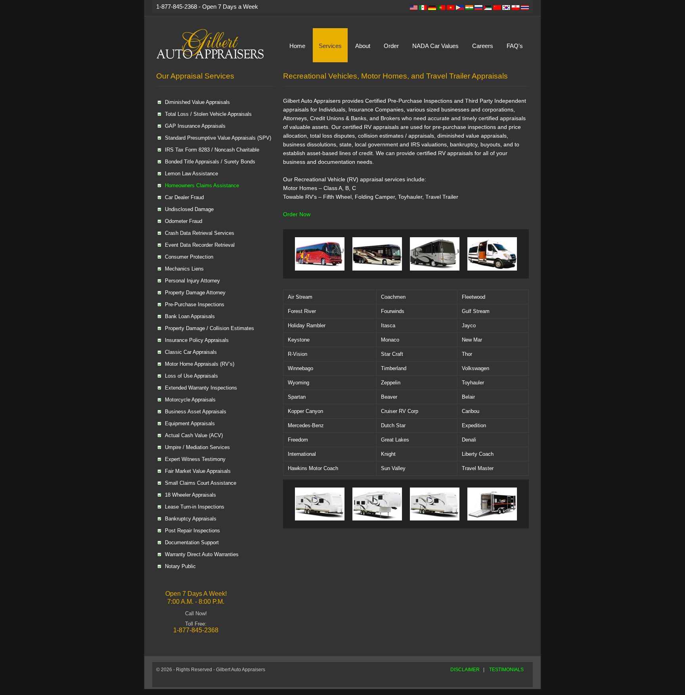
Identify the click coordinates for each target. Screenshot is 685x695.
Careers (482, 45)
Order (391, 45)
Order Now (296, 214)
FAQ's (515, 45)
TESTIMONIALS (506, 669)
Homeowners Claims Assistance (202, 185)
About (362, 45)
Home (297, 45)
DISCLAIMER (465, 669)
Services (330, 45)
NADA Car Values (435, 45)
